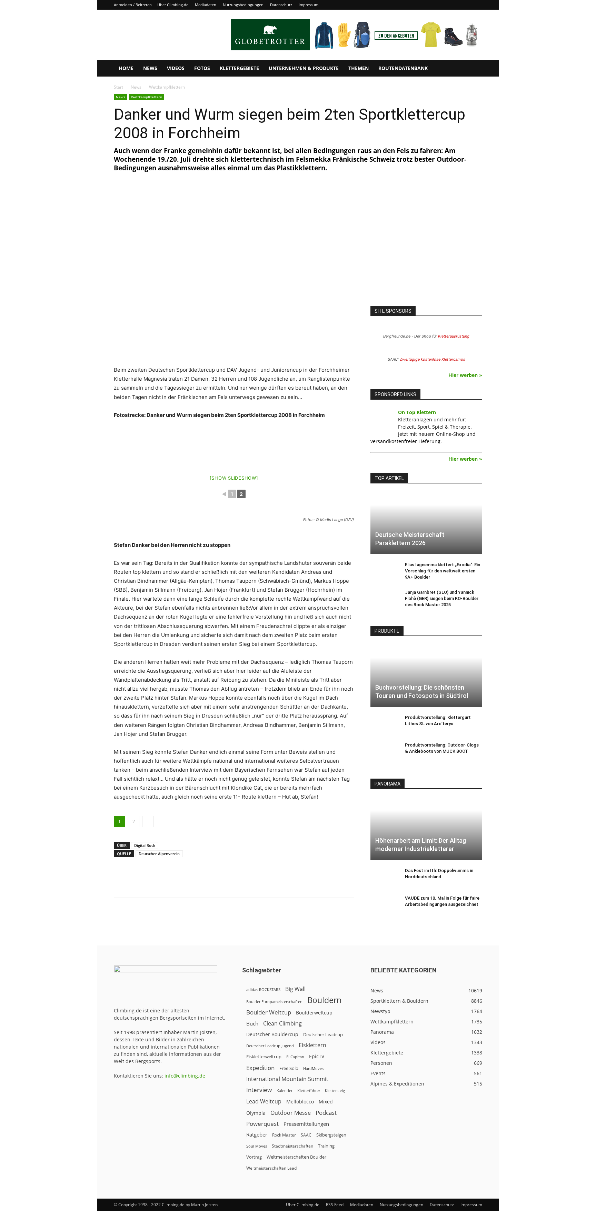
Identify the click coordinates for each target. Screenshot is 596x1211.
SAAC (306, 1135)
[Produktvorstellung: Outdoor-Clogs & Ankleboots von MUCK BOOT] (384, 751)
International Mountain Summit (287, 1079)
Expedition (260, 1067)
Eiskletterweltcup (263, 1056)
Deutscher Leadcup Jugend (270, 1045)
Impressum (308, 4)
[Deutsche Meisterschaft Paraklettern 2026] (426, 523)
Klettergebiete (239, 68)
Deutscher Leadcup (323, 1034)
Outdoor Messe (290, 1113)
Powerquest (262, 1123)
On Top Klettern (417, 412)
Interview (259, 1089)
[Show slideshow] (234, 478)
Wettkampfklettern (146, 96)
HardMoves (313, 1068)
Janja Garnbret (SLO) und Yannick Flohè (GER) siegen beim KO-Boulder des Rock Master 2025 (441, 598)
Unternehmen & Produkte (304, 68)
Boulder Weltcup (268, 1012)
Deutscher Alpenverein (159, 853)
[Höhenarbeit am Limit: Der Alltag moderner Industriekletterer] (426, 829)
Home (126, 68)
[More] (284, 883)
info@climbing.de (185, 1075)
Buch (252, 1023)
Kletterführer (308, 1090)
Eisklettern (312, 1045)
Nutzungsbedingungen (243, 4)
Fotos (202, 68)
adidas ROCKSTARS (263, 989)
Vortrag (254, 1157)
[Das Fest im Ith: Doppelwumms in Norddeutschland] (384, 877)
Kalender (284, 1090)
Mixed (326, 1102)
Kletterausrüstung (453, 336)
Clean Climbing (282, 1023)
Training (326, 1146)
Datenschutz (281, 4)
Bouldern (324, 1000)
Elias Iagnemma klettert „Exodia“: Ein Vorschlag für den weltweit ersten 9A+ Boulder (442, 571)
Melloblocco (300, 1101)
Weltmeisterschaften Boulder (296, 1157)
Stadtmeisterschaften (292, 1146)
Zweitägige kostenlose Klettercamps (432, 359)
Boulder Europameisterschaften (274, 1001)
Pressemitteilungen (306, 1123)
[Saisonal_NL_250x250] (426, 246)
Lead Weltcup (263, 1101)
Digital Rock (144, 845)
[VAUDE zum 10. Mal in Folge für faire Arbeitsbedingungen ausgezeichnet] (384, 904)
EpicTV (316, 1056)
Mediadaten (205, 4)
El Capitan (295, 1056)
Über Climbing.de (172, 4)
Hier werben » (465, 375)
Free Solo (288, 1068)
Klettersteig (335, 1090)
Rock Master (284, 1135)
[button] (474, 69)
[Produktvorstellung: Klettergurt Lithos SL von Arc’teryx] (384, 724)
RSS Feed (335, 1205)
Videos (176, 68)
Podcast (326, 1112)
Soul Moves (256, 1146)
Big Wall (295, 989)
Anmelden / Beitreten (133, 4)
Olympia (256, 1113)
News (150, 68)
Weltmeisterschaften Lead (271, 1168)
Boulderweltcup (314, 1013)
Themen (358, 68)
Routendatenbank (403, 68)
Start (118, 87)
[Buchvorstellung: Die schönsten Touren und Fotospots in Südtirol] (426, 676)
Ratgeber (256, 1134)
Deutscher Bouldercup (272, 1034)
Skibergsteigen (331, 1135)
